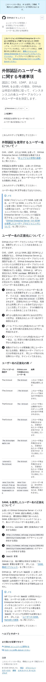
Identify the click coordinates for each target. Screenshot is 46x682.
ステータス (6, 670)
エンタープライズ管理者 (15, 23)
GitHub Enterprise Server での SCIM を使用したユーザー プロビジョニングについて (22, 223)
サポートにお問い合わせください (17, 650)
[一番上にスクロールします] (40, 676)
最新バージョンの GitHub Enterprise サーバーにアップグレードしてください (22, 53)
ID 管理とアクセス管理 (15, 25)
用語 (22, 668)
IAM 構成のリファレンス (15, 28)
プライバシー (31, 668)
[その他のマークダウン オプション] (27, 108)
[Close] (39, 4)
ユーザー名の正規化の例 (15, 363)
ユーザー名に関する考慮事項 (17, 31)
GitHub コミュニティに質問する (16, 646)
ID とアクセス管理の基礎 (29, 158)
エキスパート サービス (27, 670)
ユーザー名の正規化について (21, 235)
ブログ (4, 673)
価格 (14, 670)
